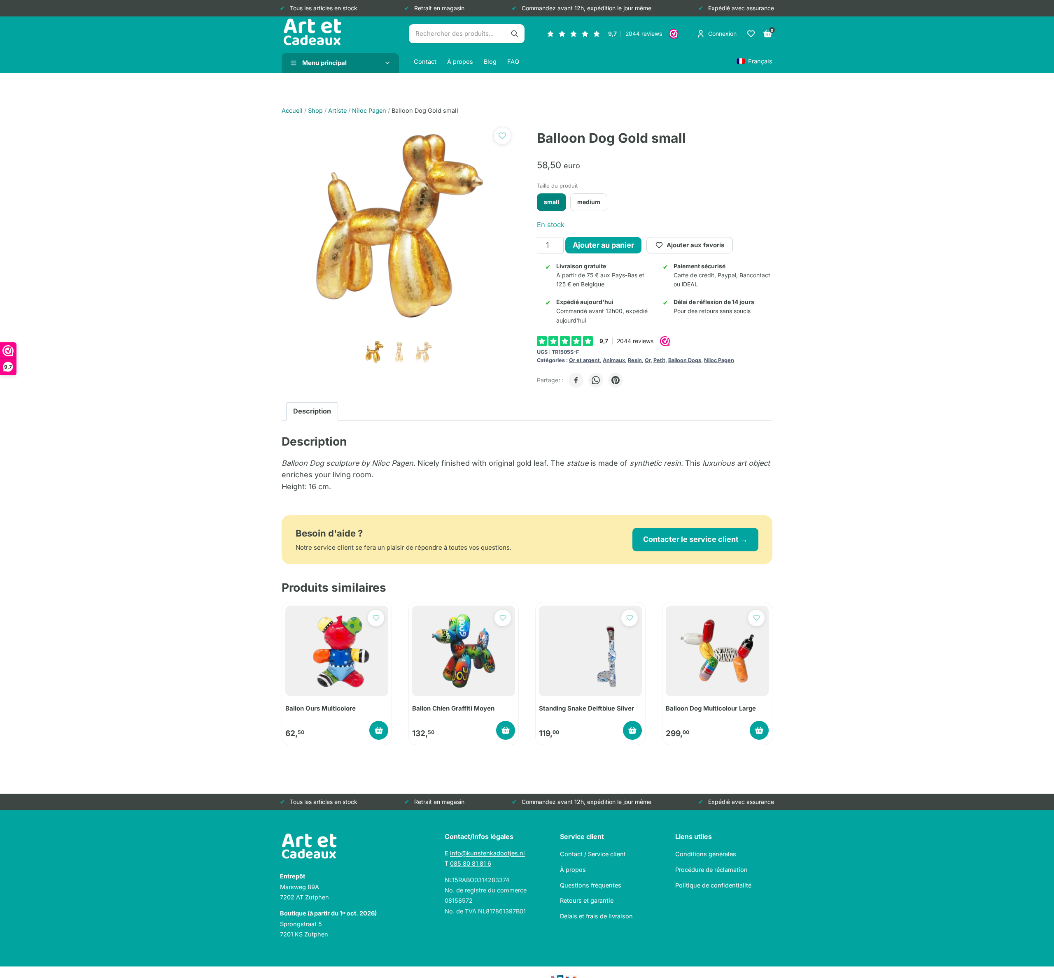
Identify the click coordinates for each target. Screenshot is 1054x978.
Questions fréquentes (590, 885)
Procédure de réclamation (711, 869)
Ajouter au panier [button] (378, 730)
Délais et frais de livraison (596, 916)
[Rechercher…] (514, 34)
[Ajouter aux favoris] (502, 136)
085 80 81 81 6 (470, 863)
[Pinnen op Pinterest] (615, 380)
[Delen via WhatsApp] (595, 380)
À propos (460, 61)
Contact (425, 61)
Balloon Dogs (684, 360)
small (551, 201)
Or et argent (584, 360)
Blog (490, 61)
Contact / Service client (593, 853)
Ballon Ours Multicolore (320, 708)
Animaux (614, 360)
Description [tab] (312, 411)
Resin (635, 360)
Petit (659, 360)
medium (588, 201)
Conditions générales (705, 853)
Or (648, 360)
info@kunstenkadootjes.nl (487, 853)
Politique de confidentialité (713, 885)
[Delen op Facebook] (576, 380)
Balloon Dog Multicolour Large (711, 708)
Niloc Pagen (719, 360)
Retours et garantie (586, 900)
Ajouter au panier (603, 245)
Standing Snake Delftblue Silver (586, 708)
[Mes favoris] (751, 33)
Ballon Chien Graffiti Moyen (453, 708)
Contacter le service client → (695, 539)
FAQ (513, 61)
